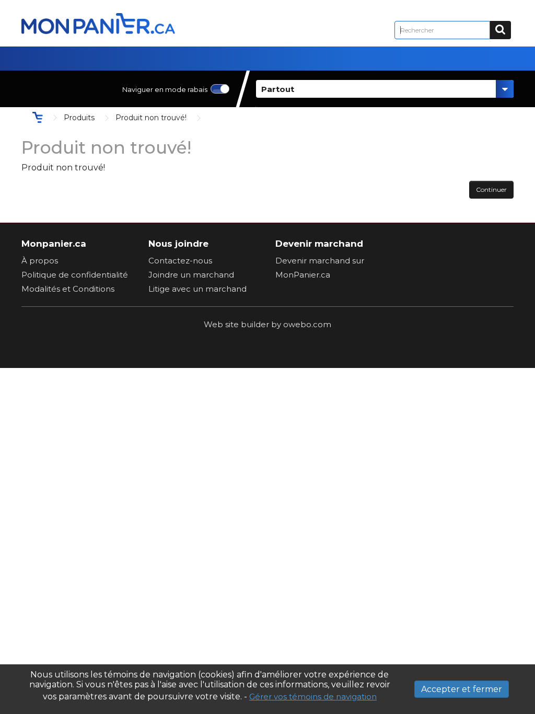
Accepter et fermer (461, 689)
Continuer (491, 189)
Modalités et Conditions (67, 289)
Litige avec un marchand (197, 289)
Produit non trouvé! (151, 117)
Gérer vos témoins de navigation (313, 696)
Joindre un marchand (191, 275)
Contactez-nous (180, 261)
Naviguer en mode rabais (164, 89)
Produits (79, 117)
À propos (39, 261)
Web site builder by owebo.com (267, 324)
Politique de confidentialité (74, 275)
